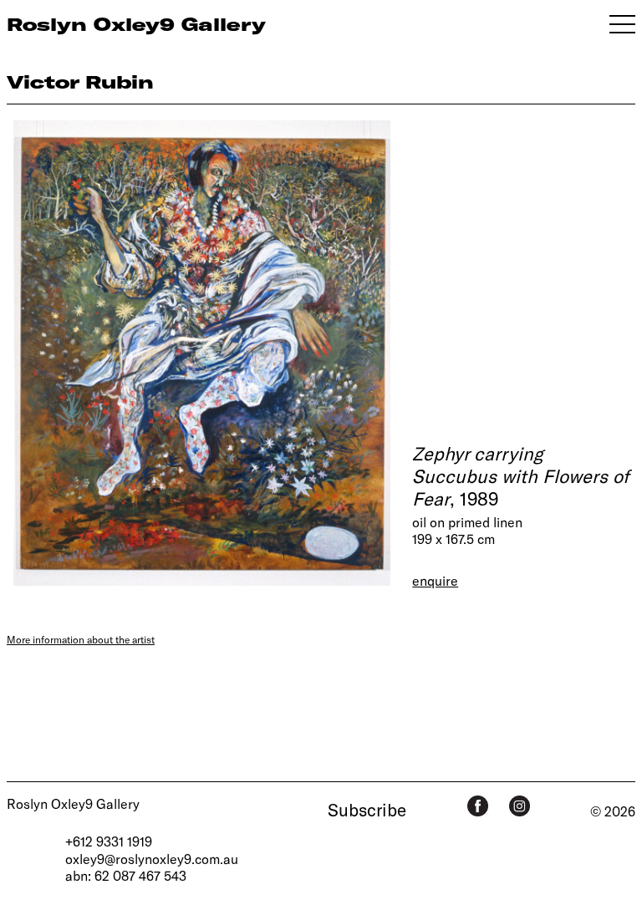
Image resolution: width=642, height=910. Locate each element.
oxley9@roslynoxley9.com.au (151, 859)
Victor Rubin (80, 81)
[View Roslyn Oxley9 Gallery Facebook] (477, 806)
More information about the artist (81, 639)
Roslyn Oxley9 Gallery (73, 803)
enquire (435, 580)
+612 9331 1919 (108, 841)
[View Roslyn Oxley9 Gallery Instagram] (519, 806)
